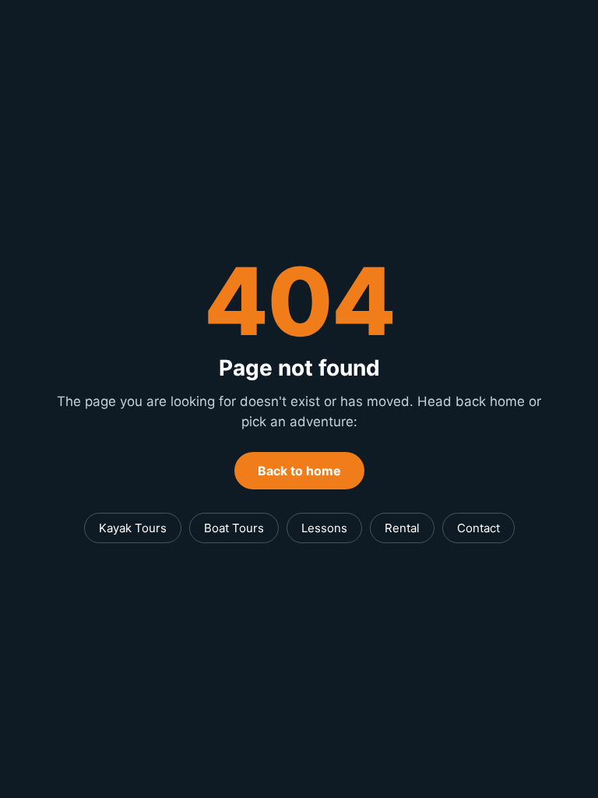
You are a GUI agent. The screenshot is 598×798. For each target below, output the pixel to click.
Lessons (324, 528)
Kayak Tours (133, 528)
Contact (478, 528)
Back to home (299, 470)
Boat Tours (234, 528)
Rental (402, 528)
